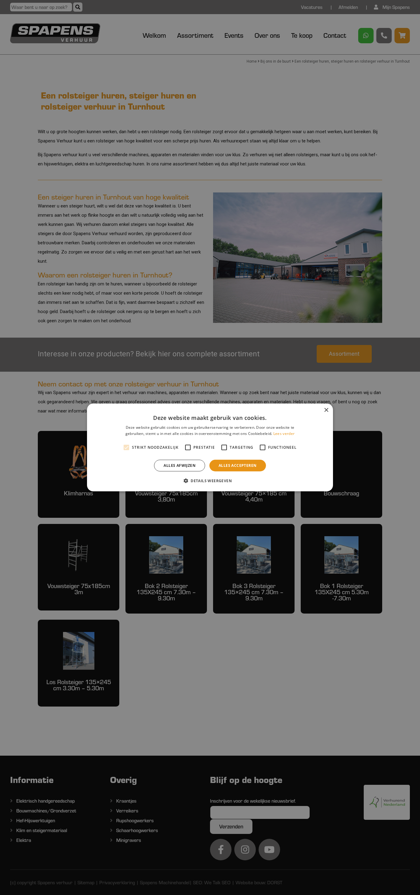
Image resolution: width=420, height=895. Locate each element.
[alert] (210, 447)
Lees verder (284, 433)
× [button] (326, 410)
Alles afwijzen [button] (180, 465)
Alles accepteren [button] (237, 465)
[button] (210, 481)
